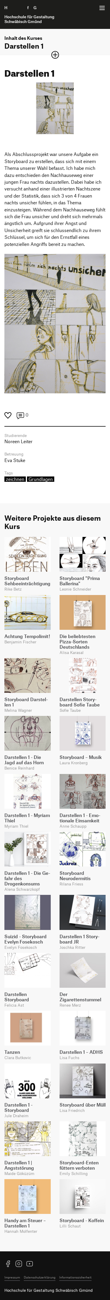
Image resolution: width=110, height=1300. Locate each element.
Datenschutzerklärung (39, 1277)
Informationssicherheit (75, 1277)
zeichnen (15, 479)
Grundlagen (40, 479)
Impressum (12, 1277)
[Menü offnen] (102, 7)
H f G (29, 14)
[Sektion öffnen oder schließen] (55, 54)
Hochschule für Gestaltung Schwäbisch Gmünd (48, 1290)
